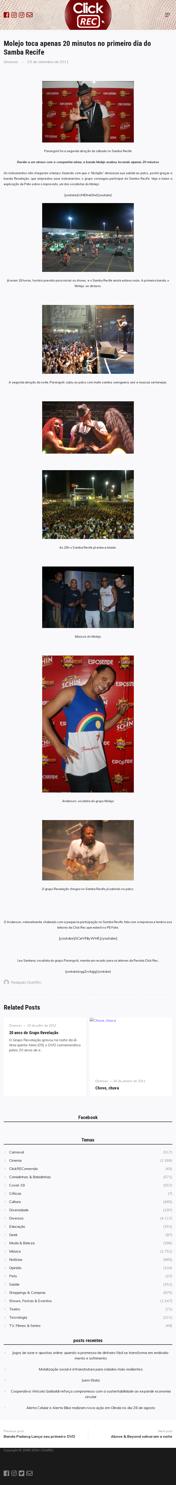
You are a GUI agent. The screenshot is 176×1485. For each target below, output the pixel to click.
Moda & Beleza (22, 1243)
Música (15, 1251)
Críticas (15, 1193)
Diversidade (19, 1210)
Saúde (14, 1284)
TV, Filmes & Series (25, 1325)
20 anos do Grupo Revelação (33, 1032)
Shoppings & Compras (27, 1292)
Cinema (15, 1160)
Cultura (15, 1201)
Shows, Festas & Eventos (30, 1300)
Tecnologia (18, 1317)
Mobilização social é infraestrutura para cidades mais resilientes (91, 1369)
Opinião (15, 1267)
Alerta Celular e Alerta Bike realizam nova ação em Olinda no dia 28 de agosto (90, 1407)
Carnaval (16, 1152)
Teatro (14, 1309)
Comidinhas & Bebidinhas (30, 1177)
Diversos (11, 61)
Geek (13, 1234)
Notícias (15, 1259)
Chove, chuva (107, 1088)
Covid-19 (17, 1185)
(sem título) (91, 1380)
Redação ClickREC (26, 982)
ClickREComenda (23, 1168)
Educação (17, 1226)
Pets (13, 1276)
